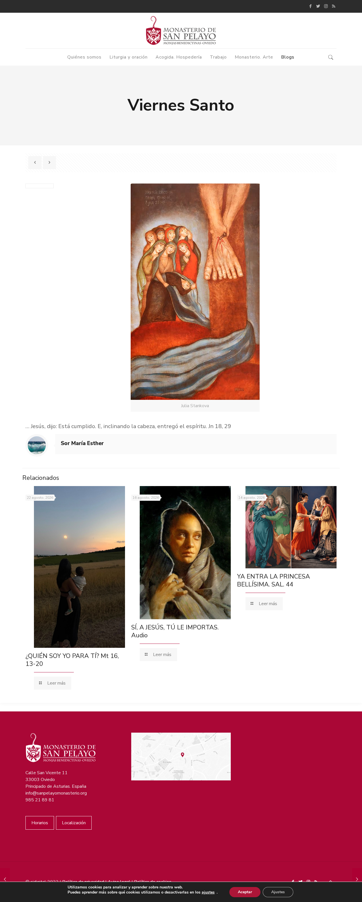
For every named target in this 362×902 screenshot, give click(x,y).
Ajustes (278, 892)
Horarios (39, 823)
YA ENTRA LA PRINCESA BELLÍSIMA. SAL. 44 (273, 580)
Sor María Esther (82, 443)
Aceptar (245, 892)
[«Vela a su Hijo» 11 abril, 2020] (357, 879)
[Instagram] (326, 6)
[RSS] (334, 6)
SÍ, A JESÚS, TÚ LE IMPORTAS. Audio (175, 631)
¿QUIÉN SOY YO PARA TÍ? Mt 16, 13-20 (72, 660)
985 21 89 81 (39, 800)
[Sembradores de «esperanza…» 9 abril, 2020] (5, 879)
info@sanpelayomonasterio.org (56, 793)
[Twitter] (318, 6)
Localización (74, 823)
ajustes (208, 892)
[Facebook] (311, 6)
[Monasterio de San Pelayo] (181, 30)
